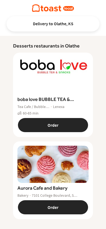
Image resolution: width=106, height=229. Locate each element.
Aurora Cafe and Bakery (42, 188)
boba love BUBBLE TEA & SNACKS (43, 99)
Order (53, 125)
